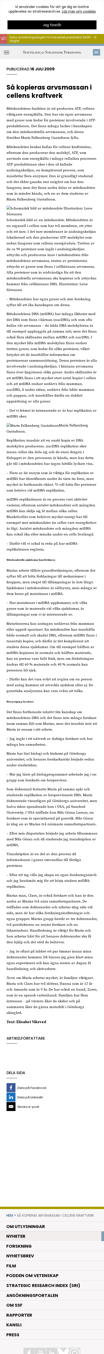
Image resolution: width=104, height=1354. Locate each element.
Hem (9, 1215)
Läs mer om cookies (79, 11)
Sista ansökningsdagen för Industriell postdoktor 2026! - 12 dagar (53, 39)
